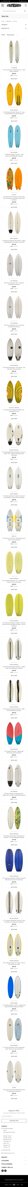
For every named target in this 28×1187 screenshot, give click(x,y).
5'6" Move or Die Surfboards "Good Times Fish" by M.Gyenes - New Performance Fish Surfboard (14, 198)
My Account (24, 1)
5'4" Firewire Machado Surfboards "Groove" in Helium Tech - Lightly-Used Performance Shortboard (14, 454)
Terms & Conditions (19, 1179)
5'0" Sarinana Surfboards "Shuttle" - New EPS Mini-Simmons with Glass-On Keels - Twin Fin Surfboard (14, 624)
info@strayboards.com (9, 1153)
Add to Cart (14, 78)
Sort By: (3, 34)
